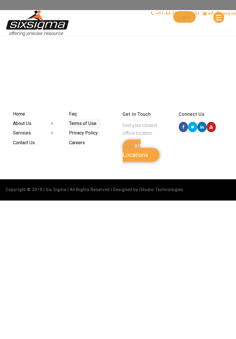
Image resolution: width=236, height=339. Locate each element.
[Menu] (218, 17)
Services (22, 133)
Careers (77, 142)
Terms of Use (82, 123)
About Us (22, 123)
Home (19, 114)
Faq (73, 114)
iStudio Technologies (161, 189)
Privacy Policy (83, 133)
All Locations (135, 150)
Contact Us (24, 142)
